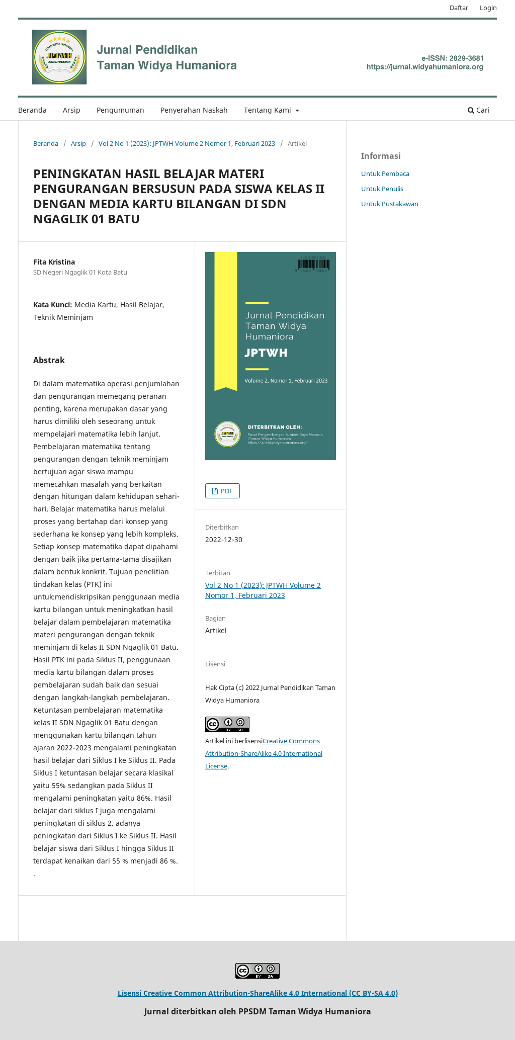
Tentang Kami (268, 110)
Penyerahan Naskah (194, 110)
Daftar (459, 7)
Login (488, 7)
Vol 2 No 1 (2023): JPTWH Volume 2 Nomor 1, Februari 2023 (187, 143)
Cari (482, 110)
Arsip (71, 110)
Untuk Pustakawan (389, 203)
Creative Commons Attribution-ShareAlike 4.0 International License (263, 753)
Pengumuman (120, 110)
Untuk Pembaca (385, 173)
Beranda (32, 110)
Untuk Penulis (382, 188)
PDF (226, 490)
